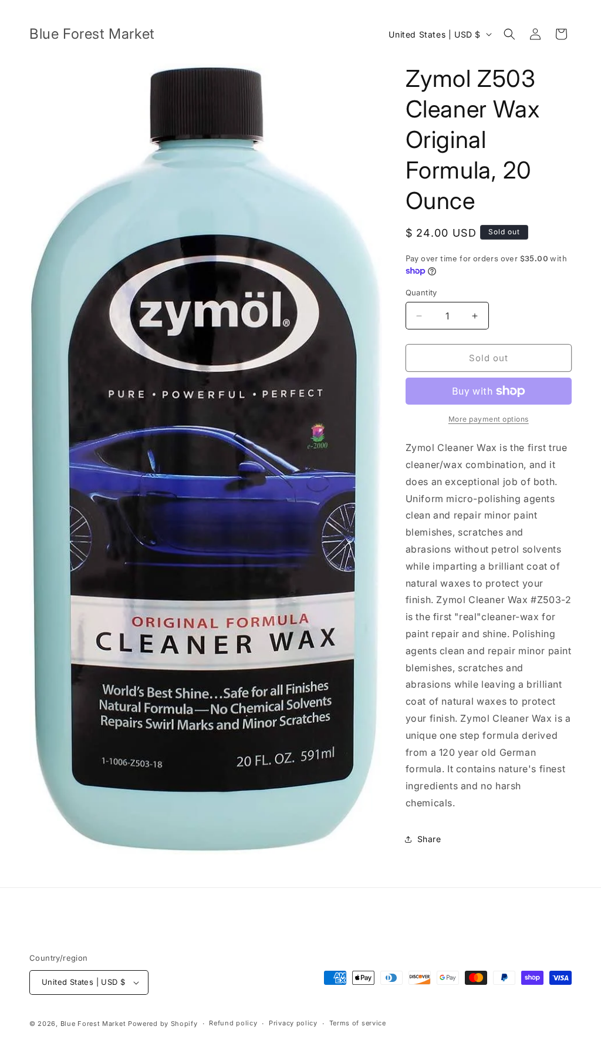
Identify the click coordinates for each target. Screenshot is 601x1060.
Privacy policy (293, 1023)
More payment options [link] (488, 419)
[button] (509, 34)
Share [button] (429, 839)
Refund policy (233, 1023)
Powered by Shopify (163, 1023)
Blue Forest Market (93, 1023)
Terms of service (357, 1023)
